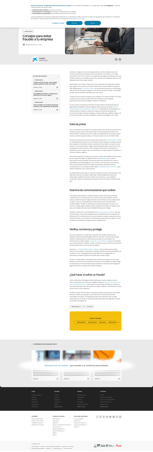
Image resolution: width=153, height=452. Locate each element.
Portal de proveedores (80, 425)
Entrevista (57, 402)
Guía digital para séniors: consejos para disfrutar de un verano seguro (45, 94)
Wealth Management (59, 429)
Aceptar (92, 23)
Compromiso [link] (35, 404)
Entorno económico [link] (37, 395)
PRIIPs (55, 435)
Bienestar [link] (34, 397)
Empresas (56, 421)
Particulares (56, 419)
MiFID (55, 433)
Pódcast (56, 404)
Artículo (56, 395)
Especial (56, 397)
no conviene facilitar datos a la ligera (87, 249)
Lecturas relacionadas (40, 76)
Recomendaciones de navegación (38, 448)
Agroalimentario (81, 395)
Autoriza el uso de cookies (56, 365)
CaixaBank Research (38, 423)
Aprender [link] (34, 399)
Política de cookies (35, 446)
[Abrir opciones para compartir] (116, 59)
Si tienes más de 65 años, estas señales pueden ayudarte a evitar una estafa (45, 83)
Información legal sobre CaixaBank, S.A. (53, 446)
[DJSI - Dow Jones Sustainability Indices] (112, 446)
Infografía (57, 399)
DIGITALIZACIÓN (92, 322)
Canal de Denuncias (68, 448)
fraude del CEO (112, 140)
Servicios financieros (82, 404)
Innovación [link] (34, 406)
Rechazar (74, 23)
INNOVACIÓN (102, 322)
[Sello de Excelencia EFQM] (107, 446)
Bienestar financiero (105, 402)
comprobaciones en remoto (108, 167)
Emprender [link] (35, 402)
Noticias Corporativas (37, 419)
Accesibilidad (70, 446)
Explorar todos (58, 406)
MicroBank (77, 421)
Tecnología (80, 402)
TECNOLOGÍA (90, 306)
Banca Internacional (59, 431)
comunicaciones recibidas (106, 212)
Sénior (102, 395)
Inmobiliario (80, 397)
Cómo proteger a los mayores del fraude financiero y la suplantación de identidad (45, 105)
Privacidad (48, 448)
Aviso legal (42, 446)
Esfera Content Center (37, 421)
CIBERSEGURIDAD (28, 31)
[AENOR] (98, 446)
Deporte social (104, 404)
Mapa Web (64, 446)
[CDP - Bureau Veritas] (119, 446)
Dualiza (76, 427)
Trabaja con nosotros (80, 423)
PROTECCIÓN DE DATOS (113, 322)
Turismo (79, 399)
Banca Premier (57, 427)
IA (83, 306)
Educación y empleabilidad (107, 399)
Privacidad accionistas (58, 448)
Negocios (56, 423)
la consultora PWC (87, 88)
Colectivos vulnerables (106, 397)
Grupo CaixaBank (79, 419)
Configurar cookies (58, 23)
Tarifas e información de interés (62, 425)
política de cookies (79, 18)
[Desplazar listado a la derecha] (118, 322)
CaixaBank (42, 58)
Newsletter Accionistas (38, 425)
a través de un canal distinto (98, 241)
